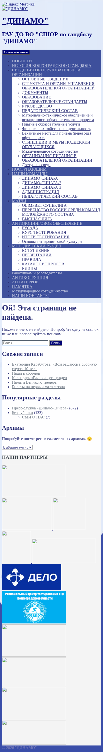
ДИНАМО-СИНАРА (40, 178)
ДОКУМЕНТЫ (35, 92)
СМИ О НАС (33, 417)
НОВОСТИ (22, 61)
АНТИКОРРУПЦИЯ (30, 277)
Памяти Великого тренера (34, 382)
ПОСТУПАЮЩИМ (29, 169)
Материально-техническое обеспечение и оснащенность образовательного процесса (58, 117)
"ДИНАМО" (25, 20)
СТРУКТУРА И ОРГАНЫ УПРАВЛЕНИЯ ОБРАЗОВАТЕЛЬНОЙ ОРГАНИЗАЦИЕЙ (58, 85)
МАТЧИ (19, 201)
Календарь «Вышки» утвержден (39, 378)
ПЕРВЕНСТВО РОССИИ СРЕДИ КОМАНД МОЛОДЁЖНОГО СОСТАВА (61, 212)
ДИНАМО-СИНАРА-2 (41, 183)
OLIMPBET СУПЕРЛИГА (44, 205)
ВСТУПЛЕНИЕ (36, 250)
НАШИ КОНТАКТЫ (30, 295)
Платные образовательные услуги (51, 124)
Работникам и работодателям (37, 273)
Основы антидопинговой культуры (52, 241)
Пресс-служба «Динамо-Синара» (40, 408)
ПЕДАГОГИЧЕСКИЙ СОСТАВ (50, 111)
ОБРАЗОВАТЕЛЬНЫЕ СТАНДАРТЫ (54, 101)
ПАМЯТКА (22, 286)
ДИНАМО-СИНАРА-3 (41, 187)
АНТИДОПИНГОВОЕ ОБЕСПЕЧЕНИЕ (47, 223)
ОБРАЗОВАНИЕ (36, 97)
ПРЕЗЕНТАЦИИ (37, 255)
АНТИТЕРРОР (25, 282)
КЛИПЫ (29, 268)
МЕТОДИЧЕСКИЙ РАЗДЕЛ (36, 246)
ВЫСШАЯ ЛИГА (37, 219)
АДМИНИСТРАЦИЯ (40, 192)
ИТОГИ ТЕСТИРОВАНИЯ (46, 237)
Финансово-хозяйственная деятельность (56, 129)
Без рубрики (22, 412)
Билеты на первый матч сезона (38, 387)
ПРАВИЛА (31, 259)
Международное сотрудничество (50, 151)
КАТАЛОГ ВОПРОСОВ (43, 264)
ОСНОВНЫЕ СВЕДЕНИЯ (45, 79)
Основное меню (16, 52)
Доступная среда (36, 165)
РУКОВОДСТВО (37, 106)
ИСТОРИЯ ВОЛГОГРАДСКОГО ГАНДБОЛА (52, 65)
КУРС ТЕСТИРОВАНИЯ (44, 232)
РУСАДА (30, 228)
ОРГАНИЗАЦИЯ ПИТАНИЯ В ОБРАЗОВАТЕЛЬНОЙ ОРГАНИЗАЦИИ (57, 158)
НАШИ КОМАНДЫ (30, 174)
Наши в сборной (26, 373)
